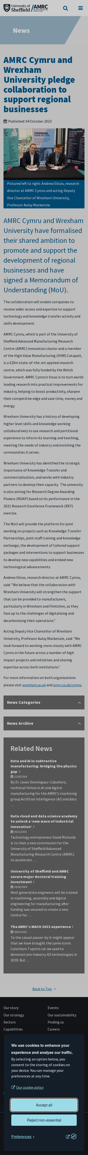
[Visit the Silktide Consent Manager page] (71, 1136)
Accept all (44, 1105)
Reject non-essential (44, 1120)
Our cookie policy (30, 1087)
